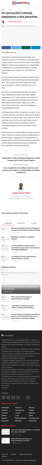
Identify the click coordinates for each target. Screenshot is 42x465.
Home (3, 9)
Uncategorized (34, 418)
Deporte (4, 418)
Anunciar (13, 454)
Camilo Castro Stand (14, 21)
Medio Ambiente (20, 418)
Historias (18, 407)
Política (31, 410)
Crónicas (5, 413)
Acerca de (5, 454)
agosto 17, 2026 (8, 291)
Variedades (33, 421)
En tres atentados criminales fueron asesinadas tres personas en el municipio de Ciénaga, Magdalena (25, 247)
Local (17, 415)
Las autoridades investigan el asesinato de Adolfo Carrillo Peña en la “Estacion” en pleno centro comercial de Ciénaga (25, 316)
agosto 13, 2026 (16, 310)
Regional (32, 413)
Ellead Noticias (10, 460)
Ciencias (4, 410)
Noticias (32, 407)
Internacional (19, 410)
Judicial (9, 9)
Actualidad (5, 407)
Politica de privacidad (25, 454)
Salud (31, 415)
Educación (5, 421)
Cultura (4, 415)
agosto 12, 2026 (16, 321)
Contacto (4, 456)
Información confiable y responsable (25, 460)
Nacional (18, 421)
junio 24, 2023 (29, 21)
